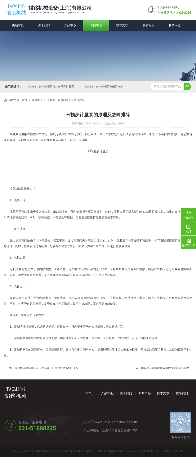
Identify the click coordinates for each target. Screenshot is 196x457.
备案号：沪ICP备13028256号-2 (105, 451)
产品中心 (70, 25)
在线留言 (148, 25)
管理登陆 (177, 451)
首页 (24, 100)
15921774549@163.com (120, 421)
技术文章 (122, 25)
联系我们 (174, 25)
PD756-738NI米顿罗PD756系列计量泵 (51, 86)
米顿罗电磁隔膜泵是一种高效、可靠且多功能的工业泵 (47, 368)
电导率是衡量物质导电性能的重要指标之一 (166, 368)
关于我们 (44, 25)
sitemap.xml (133, 451)
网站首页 (18, 25)
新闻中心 (96, 25)
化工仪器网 (163, 451)
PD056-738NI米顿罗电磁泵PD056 (105, 86)
